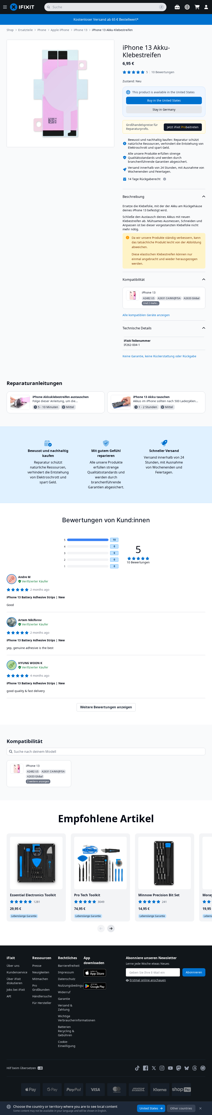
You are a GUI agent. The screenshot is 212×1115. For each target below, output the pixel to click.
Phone (41, 30)
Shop (10, 30)
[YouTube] (170, 1068)
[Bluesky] (186, 1068)
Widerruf (64, 992)
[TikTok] (137, 1068)
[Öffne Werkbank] (177, 7)
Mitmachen (40, 979)
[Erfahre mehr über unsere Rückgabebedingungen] (164, 179)
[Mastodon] (178, 1068)
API (9, 996)
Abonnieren (194, 972)
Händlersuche (42, 996)
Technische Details (137, 328)
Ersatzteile (25, 30)
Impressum (66, 972)
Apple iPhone (60, 30)
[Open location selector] (187, 7)
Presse (36, 966)
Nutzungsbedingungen (74, 985)
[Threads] (194, 1068)
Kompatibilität (134, 279)
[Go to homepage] (24, 7)
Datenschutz (66, 979)
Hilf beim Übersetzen (21, 1068)
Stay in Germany (164, 109)
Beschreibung (133, 196)
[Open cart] (197, 7)
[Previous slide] (101, 928)
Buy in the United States (164, 100)
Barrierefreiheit (69, 966)
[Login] (206, 7)
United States (149, 1108)
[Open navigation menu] (5, 7)
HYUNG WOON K (30, 663)
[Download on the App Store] (95, 973)
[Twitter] (153, 1068)
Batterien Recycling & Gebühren (66, 1031)
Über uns (13, 966)
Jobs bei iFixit (16, 990)
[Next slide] (111, 928)
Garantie (64, 999)
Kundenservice (17, 972)
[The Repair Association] (202, 1068)
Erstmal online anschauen (148, 980)
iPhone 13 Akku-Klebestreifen (112, 30)
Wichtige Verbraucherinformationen (76, 1018)
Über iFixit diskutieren (14, 981)
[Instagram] (162, 1068)
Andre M (24, 577)
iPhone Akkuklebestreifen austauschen (61, 397)
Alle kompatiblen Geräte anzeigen (146, 315)
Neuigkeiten (40, 972)
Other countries (181, 1108)
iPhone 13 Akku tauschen (151, 397)
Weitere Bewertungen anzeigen (106, 707)
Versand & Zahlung (65, 1007)
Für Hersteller (41, 1003)
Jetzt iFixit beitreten (183, 127)
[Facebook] (145, 1068)
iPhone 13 (80, 30)
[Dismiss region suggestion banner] (200, 1108)
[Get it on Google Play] (95, 986)
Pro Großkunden (41, 988)
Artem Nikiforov (30, 620)
